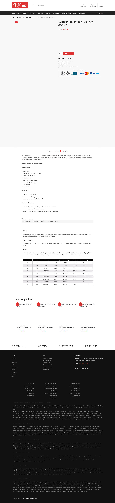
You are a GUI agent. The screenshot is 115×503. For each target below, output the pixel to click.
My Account (83, 6)
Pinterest (14, 376)
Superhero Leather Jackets (50, 393)
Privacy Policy (46, 362)
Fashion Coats (30, 383)
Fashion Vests (30, 391)
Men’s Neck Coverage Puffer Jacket (45, 328)
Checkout (101, 6)
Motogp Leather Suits (74, 386)
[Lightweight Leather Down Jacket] (25, 314)
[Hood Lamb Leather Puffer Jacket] (68, 314)
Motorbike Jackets (75, 383)
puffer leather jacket (36, 155)
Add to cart (68, 54)
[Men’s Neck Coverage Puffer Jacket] (47, 314)
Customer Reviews (47, 367)
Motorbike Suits (76, 388)
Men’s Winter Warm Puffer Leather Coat (87, 328)
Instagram (14, 374)
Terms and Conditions (48, 364)
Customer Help (92, 6)
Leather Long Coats (29, 388)
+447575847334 (83, 367)
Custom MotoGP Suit (74, 393)
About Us (14, 358)
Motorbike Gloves (75, 391)
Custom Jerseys (76, 395)
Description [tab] (50, 151)
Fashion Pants (30, 393)
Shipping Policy (47, 360)
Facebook (14, 372)
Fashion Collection (20, 17)
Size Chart (14, 362)
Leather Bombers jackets (51, 386)
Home (13, 17)
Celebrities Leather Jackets (50, 383)
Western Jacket (53, 398)
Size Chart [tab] (65, 151)
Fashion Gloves (30, 395)
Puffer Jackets (36, 17)
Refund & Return (47, 358)
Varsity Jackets (53, 395)
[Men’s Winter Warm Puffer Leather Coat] (89, 314)
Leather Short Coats (29, 386)
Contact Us (14, 367)
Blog (13, 360)
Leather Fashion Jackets (51, 388)
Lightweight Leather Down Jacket (24, 328)
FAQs (13, 364)
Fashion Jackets (28, 17)
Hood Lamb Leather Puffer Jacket (66, 328)
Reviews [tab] (57, 151)
